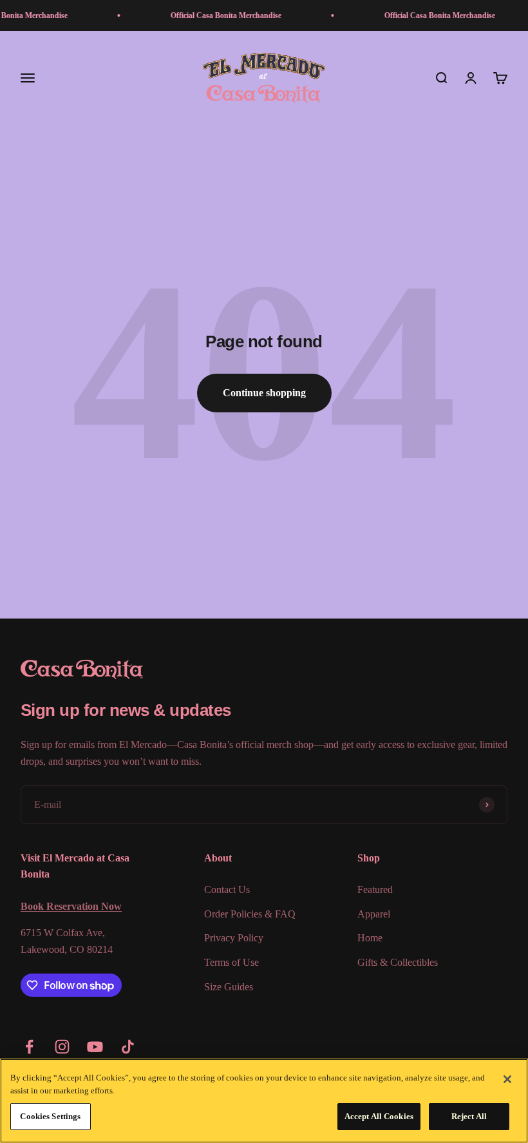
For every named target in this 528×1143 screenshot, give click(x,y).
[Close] (507, 1079)
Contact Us (227, 889)
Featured (375, 889)
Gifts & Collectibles (397, 962)
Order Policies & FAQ (250, 913)
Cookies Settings (50, 1116)
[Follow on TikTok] (128, 1046)
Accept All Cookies (378, 1116)
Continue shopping (264, 392)
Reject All (469, 1116)
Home (369, 937)
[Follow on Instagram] (62, 1046)
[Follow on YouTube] (95, 1046)
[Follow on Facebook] (29, 1046)
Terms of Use (231, 962)
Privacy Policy (233, 937)
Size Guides (228, 986)
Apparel (373, 913)
